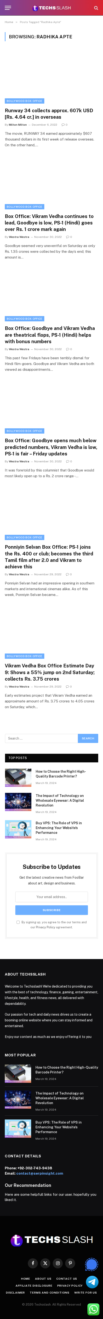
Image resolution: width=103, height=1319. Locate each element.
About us (43, 1278)
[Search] (95, 7)
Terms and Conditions (49, 1292)
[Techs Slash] (51, 8)
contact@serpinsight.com (39, 1173)
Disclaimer (15, 1292)
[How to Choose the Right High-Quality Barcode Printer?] (18, 778)
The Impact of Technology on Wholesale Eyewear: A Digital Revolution (60, 800)
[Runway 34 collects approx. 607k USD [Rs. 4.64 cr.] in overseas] (51, 77)
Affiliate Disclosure (34, 1285)
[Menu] (8, 7)
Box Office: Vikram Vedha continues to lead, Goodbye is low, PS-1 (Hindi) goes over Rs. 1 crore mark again (49, 222)
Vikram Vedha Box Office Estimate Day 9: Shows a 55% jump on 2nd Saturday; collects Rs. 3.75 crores (50, 672)
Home (25, 1278)
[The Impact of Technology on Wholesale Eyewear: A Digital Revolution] (18, 802)
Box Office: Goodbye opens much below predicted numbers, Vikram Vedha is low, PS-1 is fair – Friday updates (51, 447)
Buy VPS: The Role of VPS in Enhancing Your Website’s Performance (59, 828)
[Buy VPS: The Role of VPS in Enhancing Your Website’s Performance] (18, 829)
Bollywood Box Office (24, 101)
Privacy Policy (45, 927)
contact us (66, 1278)
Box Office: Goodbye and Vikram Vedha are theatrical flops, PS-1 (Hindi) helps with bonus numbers (50, 334)
